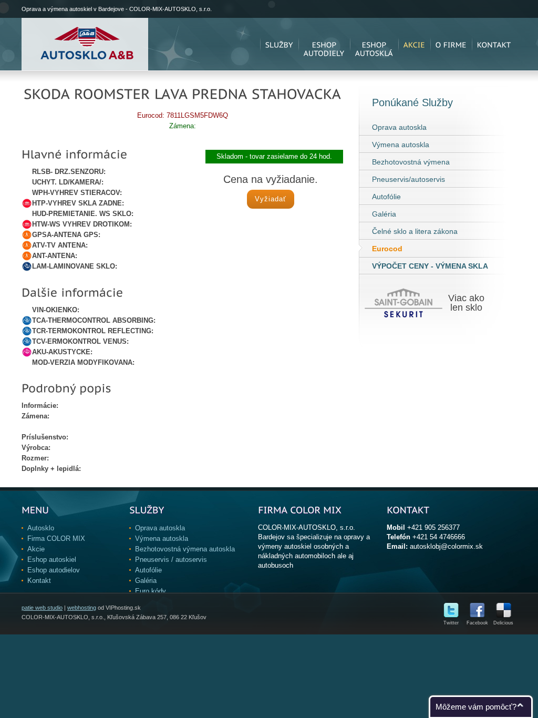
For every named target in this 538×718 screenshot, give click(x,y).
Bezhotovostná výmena (411, 162)
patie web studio (42, 607)
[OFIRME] (451, 44)
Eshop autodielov (53, 570)
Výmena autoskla (400, 144)
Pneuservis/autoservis (408, 179)
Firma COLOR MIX (56, 538)
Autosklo (40, 528)
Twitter (451, 622)
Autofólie (386, 196)
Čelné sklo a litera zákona (415, 231)
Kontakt (39, 580)
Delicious (503, 622)
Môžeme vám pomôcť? (476, 706)
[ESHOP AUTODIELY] (324, 44)
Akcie (36, 549)
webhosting (81, 607)
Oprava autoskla (399, 127)
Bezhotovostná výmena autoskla (185, 549)
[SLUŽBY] (279, 44)
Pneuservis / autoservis (171, 559)
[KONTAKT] (494, 44)
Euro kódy (150, 591)
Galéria (384, 214)
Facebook (477, 622)
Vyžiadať (270, 199)
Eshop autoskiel (51, 559)
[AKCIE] (414, 44)
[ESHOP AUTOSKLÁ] (374, 44)
